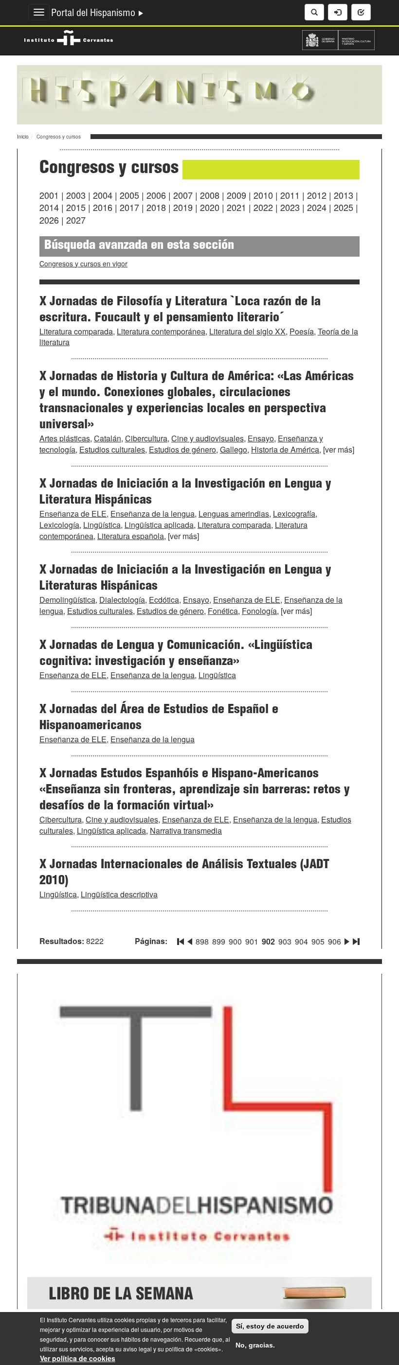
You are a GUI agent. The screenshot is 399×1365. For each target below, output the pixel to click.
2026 (49, 219)
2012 (316, 195)
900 (235, 941)
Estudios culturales (112, 449)
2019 (183, 207)
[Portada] (199, 94)
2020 (209, 207)
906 (334, 941)
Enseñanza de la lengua (152, 513)
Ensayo (261, 438)
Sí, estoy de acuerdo (270, 1326)
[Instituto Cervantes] (68, 36)
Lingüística (102, 524)
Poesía (302, 331)
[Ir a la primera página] (181, 940)
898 (202, 941)
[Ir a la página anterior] (189, 940)
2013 (343, 195)
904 (301, 941)
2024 (316, 207)
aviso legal (137, 1349)
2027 (76, 219)
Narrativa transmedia (186, 830)
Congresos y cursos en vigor (83, 263)
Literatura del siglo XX (247, 331)
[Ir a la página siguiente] (347, 940)
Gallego (233, 449)
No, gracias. (255, 1345)
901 (251, 941)
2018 (156, 207)
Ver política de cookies (77, 1358)
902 (268, 941)
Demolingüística (67, 599)
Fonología (259, 610)
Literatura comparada (76, 331)
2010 (263, 195)
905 (318, 941)
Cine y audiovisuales (207, 438)
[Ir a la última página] (355, 940)
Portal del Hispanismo (94, 14)
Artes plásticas (64, 438)
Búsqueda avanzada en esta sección (139, 246)
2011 (290, 195)
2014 (49, 207)
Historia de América (285, 449)
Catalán (107, 438)
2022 (263, 207)
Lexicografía (294, 513)
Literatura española (130, 536)
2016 (102, 207)
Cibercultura (146, 438)
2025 (343, 207)
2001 (49, 195)
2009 (236, 195)
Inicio (23, 136)
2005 (129, 195)
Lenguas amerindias (234, 513)
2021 (236, 207)
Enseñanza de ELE (73, 513)
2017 (129, 207)
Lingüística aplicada (159, 524)
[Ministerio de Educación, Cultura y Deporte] (338, 39)
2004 (102, 195)
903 (284, 941)
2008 (209, 195)
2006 (156, 195)
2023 (290, 207)
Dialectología (122, 599)
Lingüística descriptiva (119, 894)
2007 (183, 195)
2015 (76, 207)
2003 (76, 195)
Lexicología (59, 524)
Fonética (223, 610)
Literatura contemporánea (161, 331)
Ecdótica (164, 599)
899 (218, 941)
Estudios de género (182, 449)
